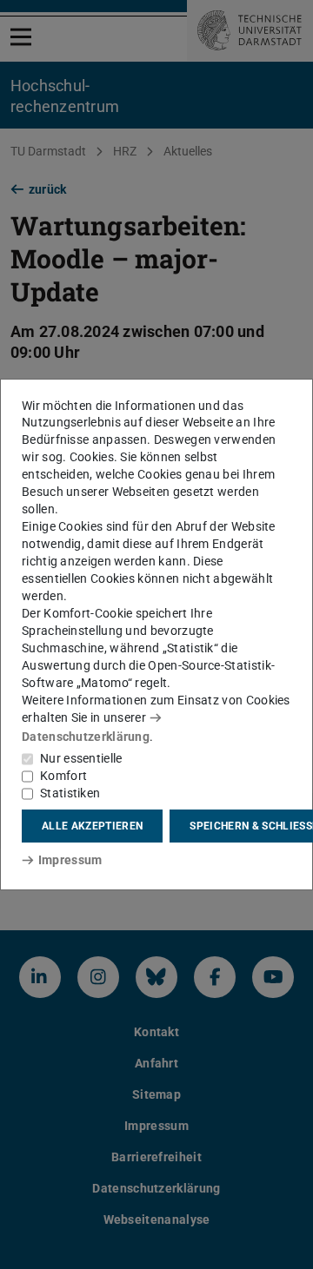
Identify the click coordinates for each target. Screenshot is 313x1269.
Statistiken (70, 793)
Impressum (70, 860)
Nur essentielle (81, 758)
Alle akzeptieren (92, 826)
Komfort (63, 776)
